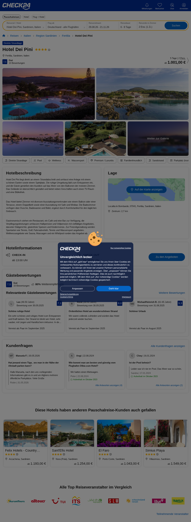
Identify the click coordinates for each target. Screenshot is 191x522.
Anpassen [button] (77, 288)
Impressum (126, 297)
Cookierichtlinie (66, 297)
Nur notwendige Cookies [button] (121, 248)
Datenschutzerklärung (69, 294)
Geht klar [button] (114, 288)
